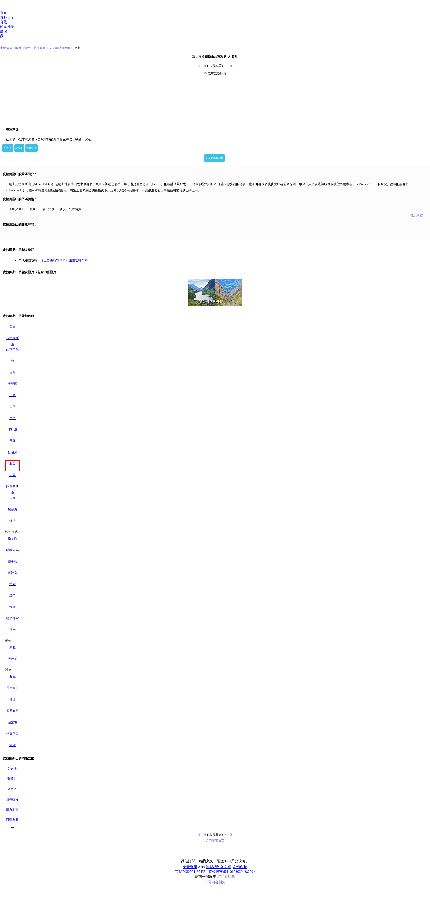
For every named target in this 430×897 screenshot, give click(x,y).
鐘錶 (12, 520)
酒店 (12, 699)
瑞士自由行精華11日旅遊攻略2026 (64, 260)
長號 (12, 441)
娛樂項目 (12, 733)
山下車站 (12, 349)
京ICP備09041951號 (190, 871)
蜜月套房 (12, 711)
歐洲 (18, 48)
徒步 (12, 630)
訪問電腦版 (226, 876)
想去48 (19, 148)
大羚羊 (12, 659)
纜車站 (12, 561)
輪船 (12, 607)
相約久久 (206, 861)
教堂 (12, 463)
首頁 (3, 13)
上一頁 (202, 66)
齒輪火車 (12, 550)
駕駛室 (12, 572)
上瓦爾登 (39, 48)
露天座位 (12, 688)
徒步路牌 (12, 618)
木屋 (12, 498)
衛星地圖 (7, 27)
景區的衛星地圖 (214, 158)
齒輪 (12, 372)
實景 (3, 22)
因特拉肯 (12, 799)
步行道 (12, 429)
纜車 (12, 595)
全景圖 (12, 383)
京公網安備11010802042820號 (232, 871)
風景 (12, 475)
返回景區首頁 (215, 841)
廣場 (3, 31)
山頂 (12, 406)
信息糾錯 (416, 215)
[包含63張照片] (215, 292)
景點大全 (7, 17)
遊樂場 (12, 722)
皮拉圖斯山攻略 (59, 48)
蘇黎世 (12, 778)
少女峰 (12, 768)
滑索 (12, 584)
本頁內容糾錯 (215, 882)
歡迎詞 (12, 452)
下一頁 (228, 66)
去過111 (8, 148)
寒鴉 (12, 647)
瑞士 (27, 48)
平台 (12, 418)
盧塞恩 (12, 509)
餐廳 (12, 676)
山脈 (12, 395)
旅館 (12, 745)
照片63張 (31, 148)
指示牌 (12, 538)
